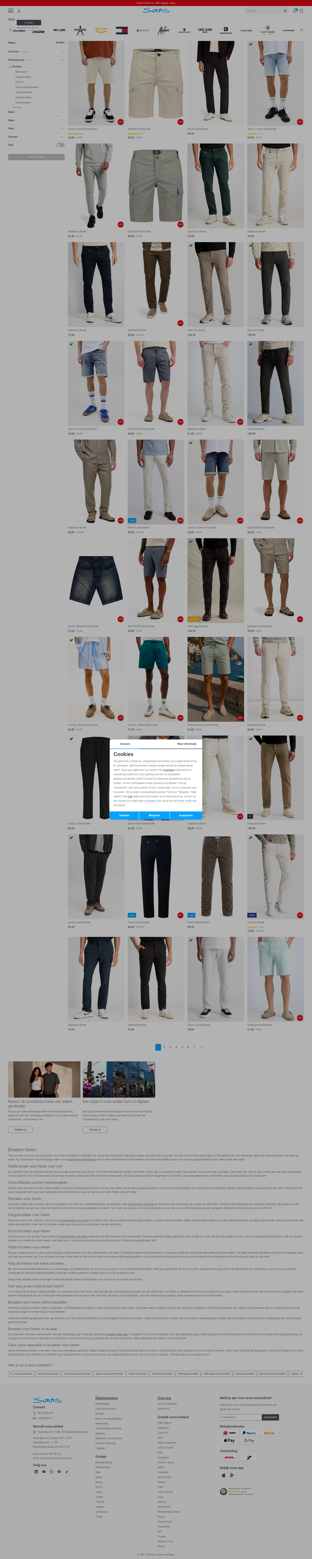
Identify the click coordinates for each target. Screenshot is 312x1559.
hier (130, 796)
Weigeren (154, 815)
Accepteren (186, 815)
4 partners (168, 769)
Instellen (124, 815)
